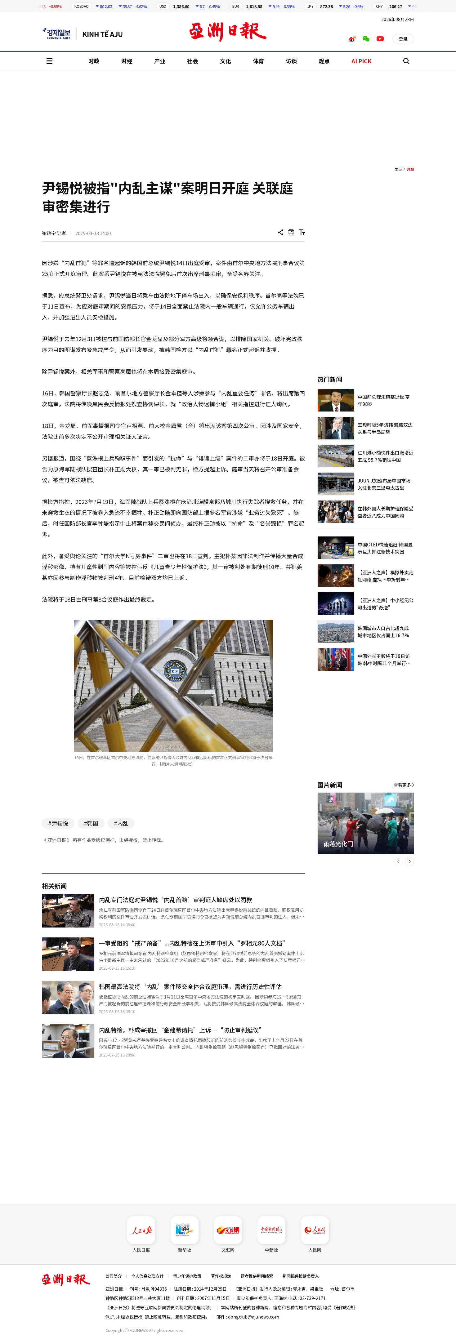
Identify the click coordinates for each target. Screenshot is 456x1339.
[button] (398, 861)
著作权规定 (221, 1276)
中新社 (271, 1250)
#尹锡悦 (58, 823)
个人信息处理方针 (147, 1276)
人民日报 (141, 1250)
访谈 (291, 61)
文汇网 (228, 1250)
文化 (225, 61)
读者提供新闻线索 (257, 1276)
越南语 (105, 33)
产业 (159, 61)
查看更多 (402, 785)
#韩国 (91, 823)
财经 (126, 61)
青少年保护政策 (187, 1276)
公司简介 (113, 1276)
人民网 (314, 1250)
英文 (59, 33)
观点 (324, 61)
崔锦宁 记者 (54, 233)
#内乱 (121, 823)
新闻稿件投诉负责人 (301, 1276)
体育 (258, 61)
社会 (192, 61)
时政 (94, 61)
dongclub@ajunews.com (253, 1317)
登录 (403, 39)
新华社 (184, 1250)
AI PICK (361, 61)
